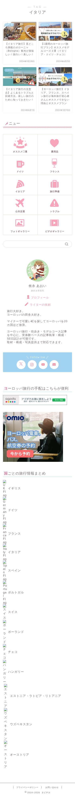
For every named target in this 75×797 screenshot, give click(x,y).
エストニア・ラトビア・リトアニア (35, 695)
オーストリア (19, 754)
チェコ (13, 651)
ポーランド (16, 631)
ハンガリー (16, 671)
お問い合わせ (52, 787)
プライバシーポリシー (27, 787)
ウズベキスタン (20, 724)
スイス (13, 612)
